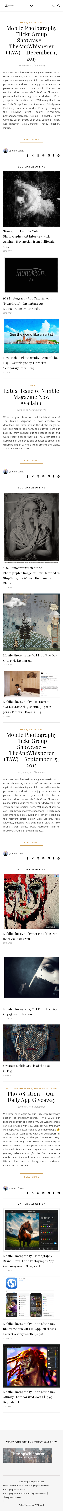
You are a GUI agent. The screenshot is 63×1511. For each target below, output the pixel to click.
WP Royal (39, 1504)
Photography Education (14, 1489)
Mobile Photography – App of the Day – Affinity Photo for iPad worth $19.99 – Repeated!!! (30, 1397)
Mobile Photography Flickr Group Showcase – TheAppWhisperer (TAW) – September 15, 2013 (31, 750)
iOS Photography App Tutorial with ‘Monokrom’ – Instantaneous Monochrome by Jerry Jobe (27, 303)
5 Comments (38, 65)
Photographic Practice (38, 1485)
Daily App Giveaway (18, 1088)
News (23, 22)
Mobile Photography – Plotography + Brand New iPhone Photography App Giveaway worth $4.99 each (29, 1261)
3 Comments (38, 1106)
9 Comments (38, 772)
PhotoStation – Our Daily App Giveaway (31, 1096)
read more (31, 139)
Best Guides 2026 (18, 1485)
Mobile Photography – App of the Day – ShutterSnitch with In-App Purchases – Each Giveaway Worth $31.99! (30, 1329)
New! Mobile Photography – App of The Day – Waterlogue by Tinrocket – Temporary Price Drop (30, 363)
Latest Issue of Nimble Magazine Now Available (31, 396)
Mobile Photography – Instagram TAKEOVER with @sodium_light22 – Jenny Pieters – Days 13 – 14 (28, 707)
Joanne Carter (17, 150)
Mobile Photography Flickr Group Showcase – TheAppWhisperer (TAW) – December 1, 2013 (31, 43)
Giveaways (41, 1088)
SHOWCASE (36, 22)
